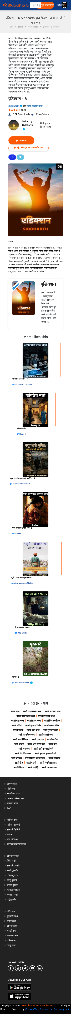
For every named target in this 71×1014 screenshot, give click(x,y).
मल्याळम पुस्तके (13, 889)
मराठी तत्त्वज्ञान (38, 739)
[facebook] (11, 968)
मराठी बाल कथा (17, 720)
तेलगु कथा (11, 945)
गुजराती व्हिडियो (13, 829)
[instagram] (18, 968)
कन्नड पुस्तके (12, 894)
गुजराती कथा (12, 916)
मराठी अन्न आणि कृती (36, 744)
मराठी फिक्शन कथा (34, 106)
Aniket (18, 533)
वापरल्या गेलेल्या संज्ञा (15, 798)
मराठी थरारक (16, 758)
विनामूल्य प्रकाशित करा (45, 5)
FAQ (9, 808)
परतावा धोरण (12, 803)
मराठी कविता (17, 725)
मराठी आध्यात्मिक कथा (32, 711)
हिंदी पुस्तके (12, 860)
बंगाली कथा (11, 930)
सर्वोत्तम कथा (12, 819)
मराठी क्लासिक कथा (46, 716)
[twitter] (25, 968)
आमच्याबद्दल (12, 783)
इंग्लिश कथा (12, 925)
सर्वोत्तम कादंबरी (13, 824)
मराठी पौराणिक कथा (23, 753)
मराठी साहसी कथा (45, 734)
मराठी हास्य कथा (34, 720)
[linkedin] (40, 968)
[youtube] (32, 968)
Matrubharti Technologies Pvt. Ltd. (41, 1005)
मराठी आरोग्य (52, 739)
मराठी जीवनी (19, 744)
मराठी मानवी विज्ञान (20, 739)
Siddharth (14, 106)
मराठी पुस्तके (12, 870)
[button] (38, 5)
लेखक (9, 834)
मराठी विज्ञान (19, 767)
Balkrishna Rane (22, 682)
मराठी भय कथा (24, 748)
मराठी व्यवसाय (54, 758)
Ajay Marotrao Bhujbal (23, 583)
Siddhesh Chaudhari (23, 384)
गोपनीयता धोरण (13, 793)
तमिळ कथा (11, 940)
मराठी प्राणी (31, 762)
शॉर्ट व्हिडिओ (12, 839)
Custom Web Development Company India (47, 1009)
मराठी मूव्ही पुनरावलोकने (43, 748)
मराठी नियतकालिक (52, 720)
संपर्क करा (11, 788)
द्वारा (13, 384)
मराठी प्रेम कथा (33, 730)
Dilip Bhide (22, 633)
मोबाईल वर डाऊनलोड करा (32, 147)
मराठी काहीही (33, 767)
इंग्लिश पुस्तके (13, 855)
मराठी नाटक (18, 730)
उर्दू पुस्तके (11, 899)
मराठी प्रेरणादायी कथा (26, 716)
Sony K (23, 434)
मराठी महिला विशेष (51, 725)
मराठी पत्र (53, 744)
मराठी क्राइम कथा (49, 767)
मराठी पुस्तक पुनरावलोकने (45, 753)
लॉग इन (61, 5)
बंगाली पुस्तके (12, 885)
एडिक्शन (48, 284)
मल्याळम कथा (12, 935)
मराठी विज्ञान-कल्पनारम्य (35, 758)
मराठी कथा (15, 711)
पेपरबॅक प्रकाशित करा (16, 844)
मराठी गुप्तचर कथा (50, 730)
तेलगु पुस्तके (12, 880)
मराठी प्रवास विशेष (33, 725)
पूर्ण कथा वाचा (21, 140)
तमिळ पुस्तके (12, 875)
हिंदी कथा (11, 911)
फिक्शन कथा (45, 126)
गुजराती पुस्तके (13, 865)
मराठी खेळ (18, 762)
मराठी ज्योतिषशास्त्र (48, 762)
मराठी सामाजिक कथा (26, 734)
